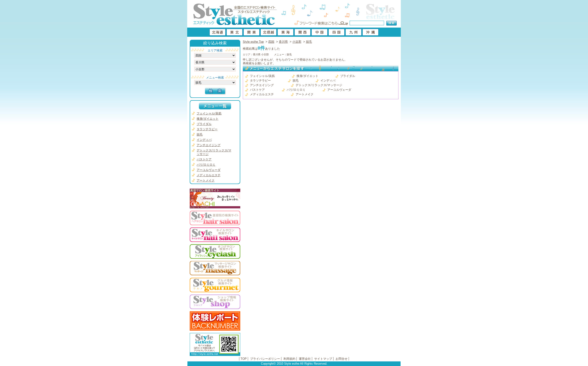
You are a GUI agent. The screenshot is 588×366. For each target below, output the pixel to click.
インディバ (327, 80)
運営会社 (305, 358)
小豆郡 (296, 41)
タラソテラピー (260, 80)
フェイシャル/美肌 (262, 76)
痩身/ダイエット (307, 76)
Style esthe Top (253, 41)
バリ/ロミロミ (296, 89)
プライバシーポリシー (265, 358)
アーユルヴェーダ (339, 89)
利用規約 (289, 358)
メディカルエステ (262, 94)
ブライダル (347, 76)
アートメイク (305, 94)
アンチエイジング (262, 85)
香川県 (283, 41)
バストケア (257, 89)
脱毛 (309, 41)
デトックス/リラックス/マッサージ (319, 85)
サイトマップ (323, 358)
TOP (243, 358)
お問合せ (342, 358)
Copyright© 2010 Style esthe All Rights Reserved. (294, 363)
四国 (271, 41)
